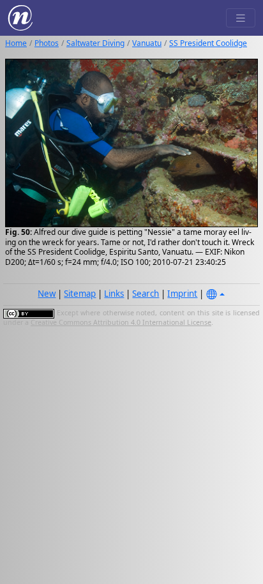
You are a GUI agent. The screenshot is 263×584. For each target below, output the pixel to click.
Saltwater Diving (95, 43)
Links (114, 293)
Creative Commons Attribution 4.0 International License (121, 322)
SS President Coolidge (208, 43)
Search (145, 293)
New (47, 293)
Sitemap (80, 293)
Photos (46, 43)
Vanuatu (147, 43)
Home (16, 43)
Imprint (182, 293)
